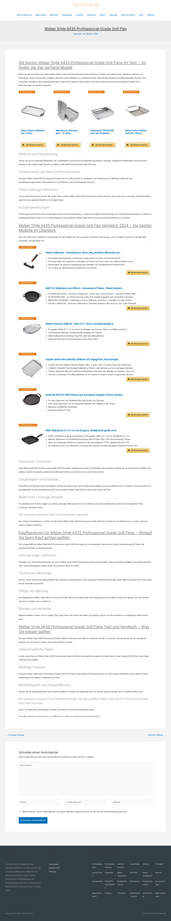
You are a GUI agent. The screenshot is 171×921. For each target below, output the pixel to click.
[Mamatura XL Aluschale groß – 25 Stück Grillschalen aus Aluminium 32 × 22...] (68, 111)
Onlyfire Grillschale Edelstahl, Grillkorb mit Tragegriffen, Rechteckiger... (83, 359)
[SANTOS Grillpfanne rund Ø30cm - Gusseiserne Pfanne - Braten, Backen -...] (32, 297)
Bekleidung (67, 15)
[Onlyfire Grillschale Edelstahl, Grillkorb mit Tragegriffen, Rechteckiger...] (32, 368)
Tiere (141, 15)
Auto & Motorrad (24, 15)
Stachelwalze (97, 881)
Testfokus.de (85, 4)
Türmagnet (159, 864)
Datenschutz (54, 868)
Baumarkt (54, 15)
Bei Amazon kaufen (34, 145)
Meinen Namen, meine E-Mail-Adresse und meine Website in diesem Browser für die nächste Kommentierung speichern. (75, 811)
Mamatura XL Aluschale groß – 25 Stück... (67, 131)
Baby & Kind (41, 15)
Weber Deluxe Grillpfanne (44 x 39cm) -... (33, 131)
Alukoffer (133, 873)
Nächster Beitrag (156, 735)
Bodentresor (135, 881)
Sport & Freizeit (128, 15)
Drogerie (79, 15)
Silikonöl (146, 864)
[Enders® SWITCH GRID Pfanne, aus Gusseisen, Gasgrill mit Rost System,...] (32, 399)
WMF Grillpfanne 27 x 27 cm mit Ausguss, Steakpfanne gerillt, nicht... (82, 430)
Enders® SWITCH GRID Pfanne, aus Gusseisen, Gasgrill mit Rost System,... (85, 394)
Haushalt (113, 15)
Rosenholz (121, 893)
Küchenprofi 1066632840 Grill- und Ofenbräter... (102, 131)
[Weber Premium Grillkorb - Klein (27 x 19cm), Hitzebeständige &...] (32, 329)
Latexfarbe (109, 873)
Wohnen (150, 15)
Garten (102, 15)
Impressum (54, 864)
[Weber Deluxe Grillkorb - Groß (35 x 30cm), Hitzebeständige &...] (137, 111)
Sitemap (52, 871)
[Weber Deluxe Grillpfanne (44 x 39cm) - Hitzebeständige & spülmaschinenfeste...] (33, 111)
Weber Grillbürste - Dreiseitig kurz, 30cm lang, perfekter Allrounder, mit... (83, 252)
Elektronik (91, 15)
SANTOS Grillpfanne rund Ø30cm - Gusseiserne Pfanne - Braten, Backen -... (85, 288)
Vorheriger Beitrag (15, 735)
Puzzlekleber (135, 864)
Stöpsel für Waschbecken (110, 884)
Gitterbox (108, 893)
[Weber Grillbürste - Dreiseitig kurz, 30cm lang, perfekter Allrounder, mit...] (32, 261)
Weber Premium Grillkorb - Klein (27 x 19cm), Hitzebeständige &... (80, 323)
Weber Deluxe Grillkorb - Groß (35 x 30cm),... (136, 131)
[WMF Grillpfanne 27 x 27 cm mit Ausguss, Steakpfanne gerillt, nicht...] (32, 439)
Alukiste (158, 873)
